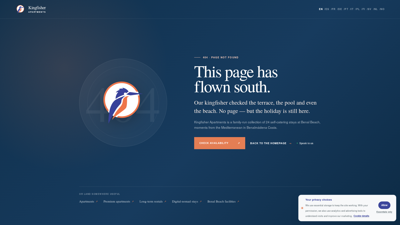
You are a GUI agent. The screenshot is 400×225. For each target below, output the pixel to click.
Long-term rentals (153, 201)
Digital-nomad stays (187, 201)
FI (363, 9)
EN (321, 9)
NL (376, 9)
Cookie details (361, 216)
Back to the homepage (270, 143)
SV (370, 9)
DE (340, 9)
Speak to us (305, 143)
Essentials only (384, 211)
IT (352, 9)
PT (346, 9)
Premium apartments (119, 201)
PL (358, 9)
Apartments (88, 201)
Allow (384, 205)
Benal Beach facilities (223, 201)
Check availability (219, 143)
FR (334, 9)
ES (327, 9)
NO (382, 9)
